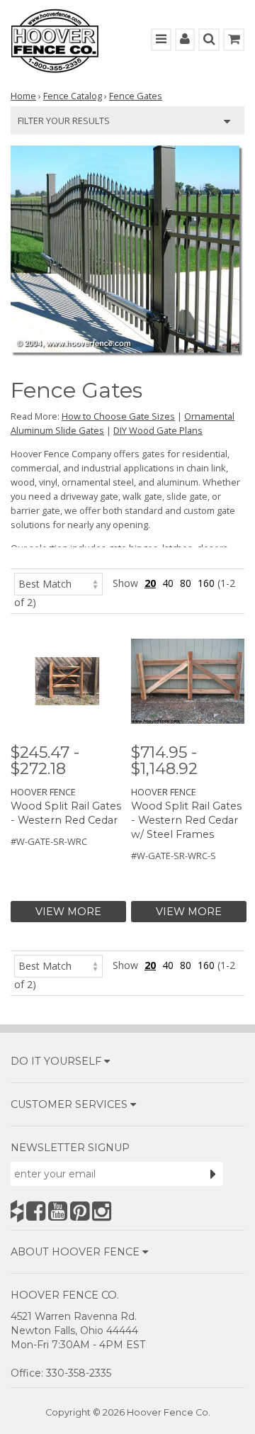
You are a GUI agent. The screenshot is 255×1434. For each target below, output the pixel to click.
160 (206, 583)
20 (150, 583)
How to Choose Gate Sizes (118, 416)
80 (185, 583)
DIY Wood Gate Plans (158, 430)
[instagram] (101, 1211)
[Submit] (213, 1174)
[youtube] (57, 1211)
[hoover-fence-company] (17, 1211)
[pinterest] (79, 1211)
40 (168, 583)
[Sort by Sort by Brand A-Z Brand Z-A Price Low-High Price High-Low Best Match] (58, 583)
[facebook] (35, 1211)
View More (68, 911)
